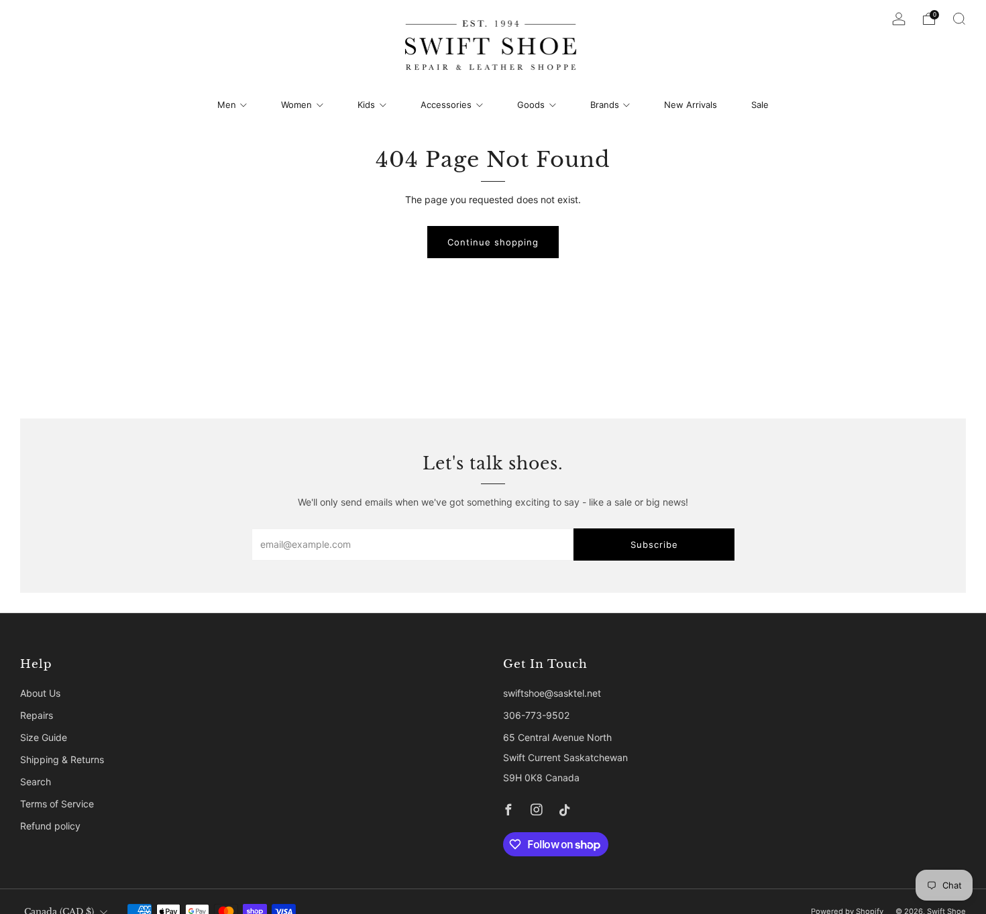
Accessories (446, 104)
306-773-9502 (536, 715)
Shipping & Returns (62, 759)
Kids (366, 104)
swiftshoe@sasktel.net (552, 693)
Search (35, 781)
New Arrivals (690, 104)
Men (226, 104)
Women (296, 104)
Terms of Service (57, 803)
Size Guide (43, 737)
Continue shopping (493, 242)
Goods (531, 104)
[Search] (959, 18)
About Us (40, 693)
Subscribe (654, 544)
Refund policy (50, 826)
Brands (604, 104)
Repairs (36, 715)
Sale (760, 104)
